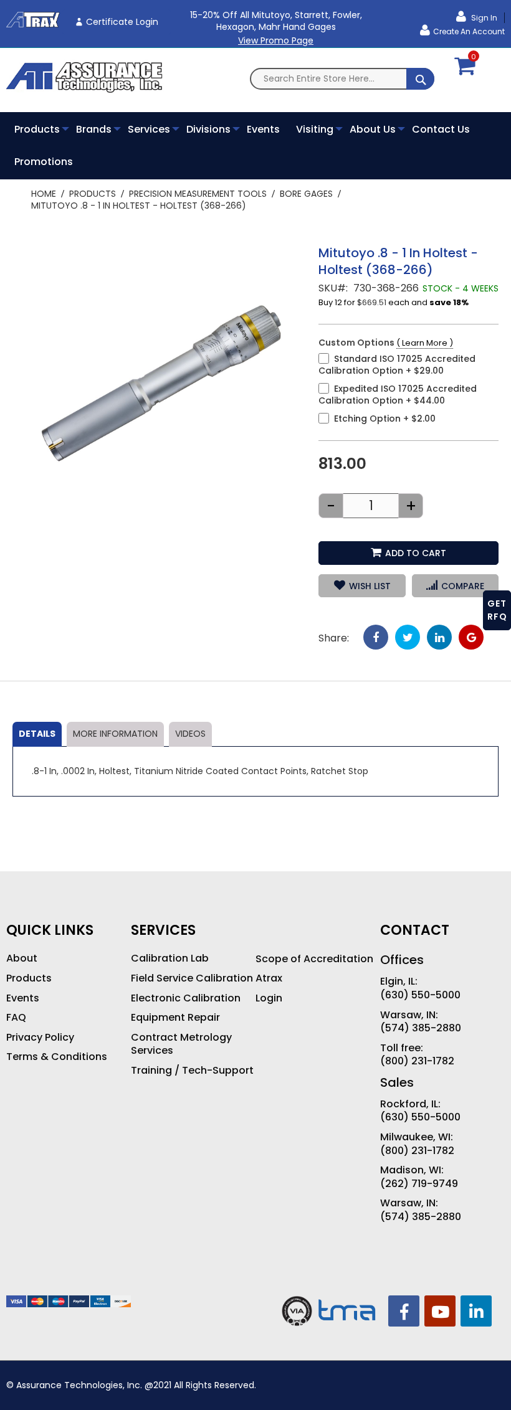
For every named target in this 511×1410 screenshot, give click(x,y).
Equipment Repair (175, 1017)
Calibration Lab (170, 958)
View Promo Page (275, 40)
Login (269, 998)
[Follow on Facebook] (403, 1311)
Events (22, 998)
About (21, 958)
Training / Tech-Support (192, 1070)
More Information (115, 733)
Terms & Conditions (56, 1057)
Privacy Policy (40, 1037)
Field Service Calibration (192, 978)
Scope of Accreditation (314, 959)
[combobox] (342, 79)
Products (92, 193)
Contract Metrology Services (181, 1044)
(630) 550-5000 (420, 995)
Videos (190, 733)
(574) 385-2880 (420, 1028)
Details (37, 733)
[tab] (37, 734)
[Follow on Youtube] (440, 1311)
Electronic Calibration (186, 998)
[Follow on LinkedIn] (476, 1311)
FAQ (16, 1017)
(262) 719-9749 (419, 1184)
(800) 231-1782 (417, 1061)
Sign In (483, 17)
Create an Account (469, 31)
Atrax (269, 978)
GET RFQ (497, 610)
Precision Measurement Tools (198, 193)
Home (43, 193)
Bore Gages (306, 193)
